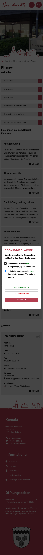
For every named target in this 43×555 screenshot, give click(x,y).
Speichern (21, 300)
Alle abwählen (21, 294)
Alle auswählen (21, 287)
